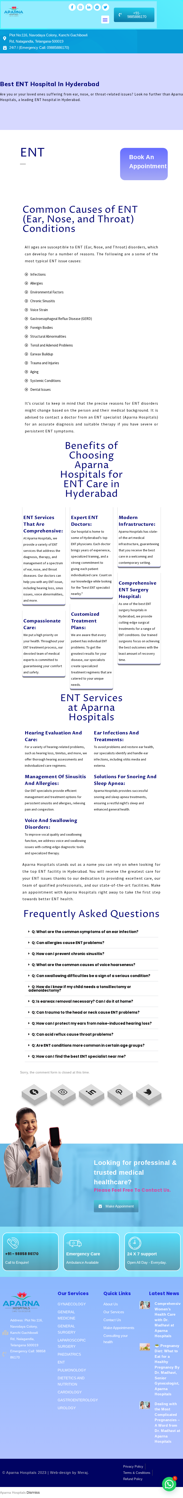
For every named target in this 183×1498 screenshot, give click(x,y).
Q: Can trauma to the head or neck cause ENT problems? (86, 1012)
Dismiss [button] (33, 1492)
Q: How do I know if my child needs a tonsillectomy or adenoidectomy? (79, 988)
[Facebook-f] (72, 7)
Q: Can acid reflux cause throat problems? (72, 1034)
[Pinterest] (97, 7)
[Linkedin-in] (88, 7)
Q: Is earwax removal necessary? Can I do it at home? (82, 1001)
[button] (105, 19)
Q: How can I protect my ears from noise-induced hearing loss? (92, 1023)
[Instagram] (80, 7)
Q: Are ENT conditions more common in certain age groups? (88, 1045)
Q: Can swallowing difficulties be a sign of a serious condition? (91, 975)
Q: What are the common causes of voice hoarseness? (83, 964)
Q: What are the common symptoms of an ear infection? (85, 931)
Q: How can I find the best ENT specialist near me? (79, 1056)
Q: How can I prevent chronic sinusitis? (68, 953)
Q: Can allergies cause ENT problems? (68, 942)
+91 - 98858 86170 (22, 1253)
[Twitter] (105, 7)
